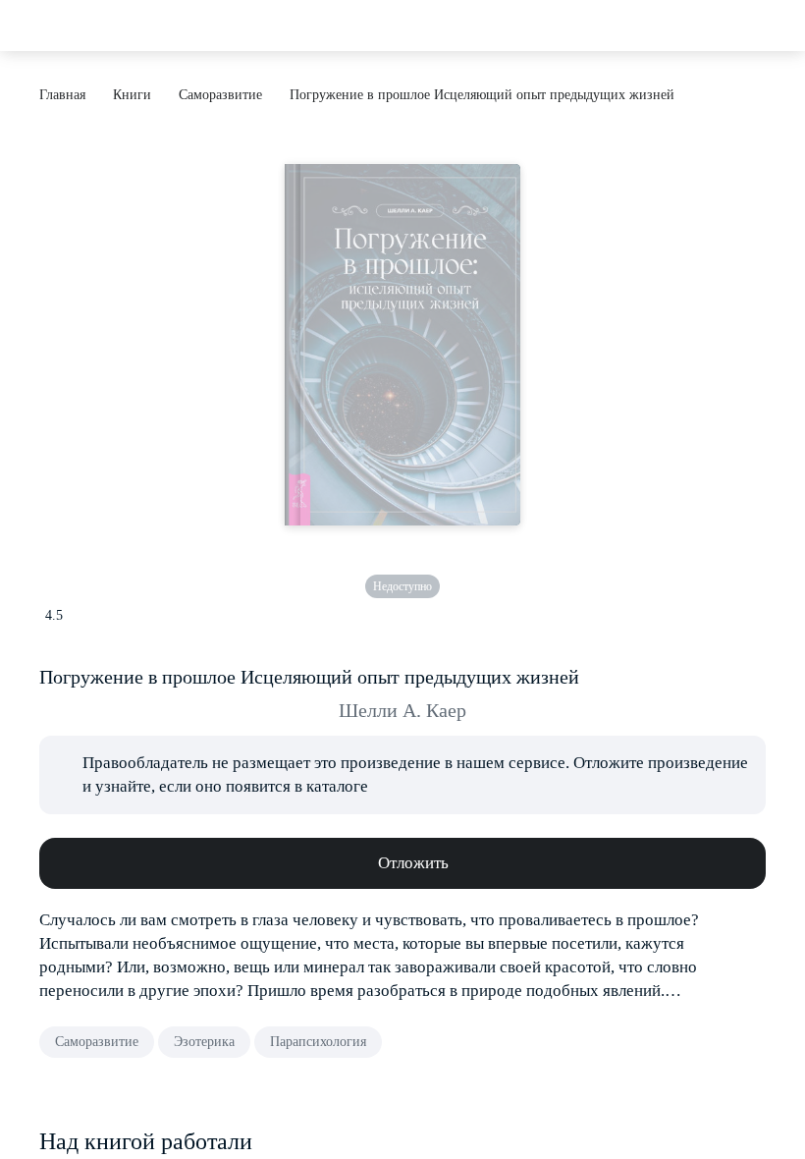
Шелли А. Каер (402, 710)
